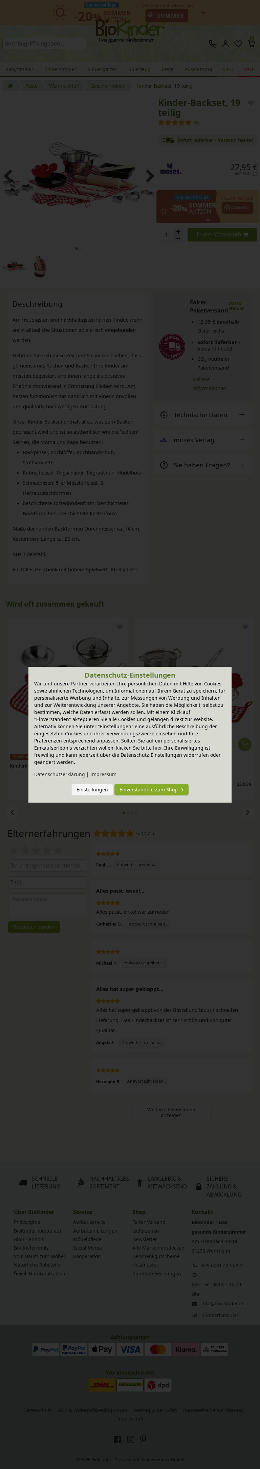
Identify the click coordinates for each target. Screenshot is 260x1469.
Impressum (103, 774)
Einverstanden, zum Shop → (151, 789)
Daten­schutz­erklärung (59, 774)
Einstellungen (92, 789)
